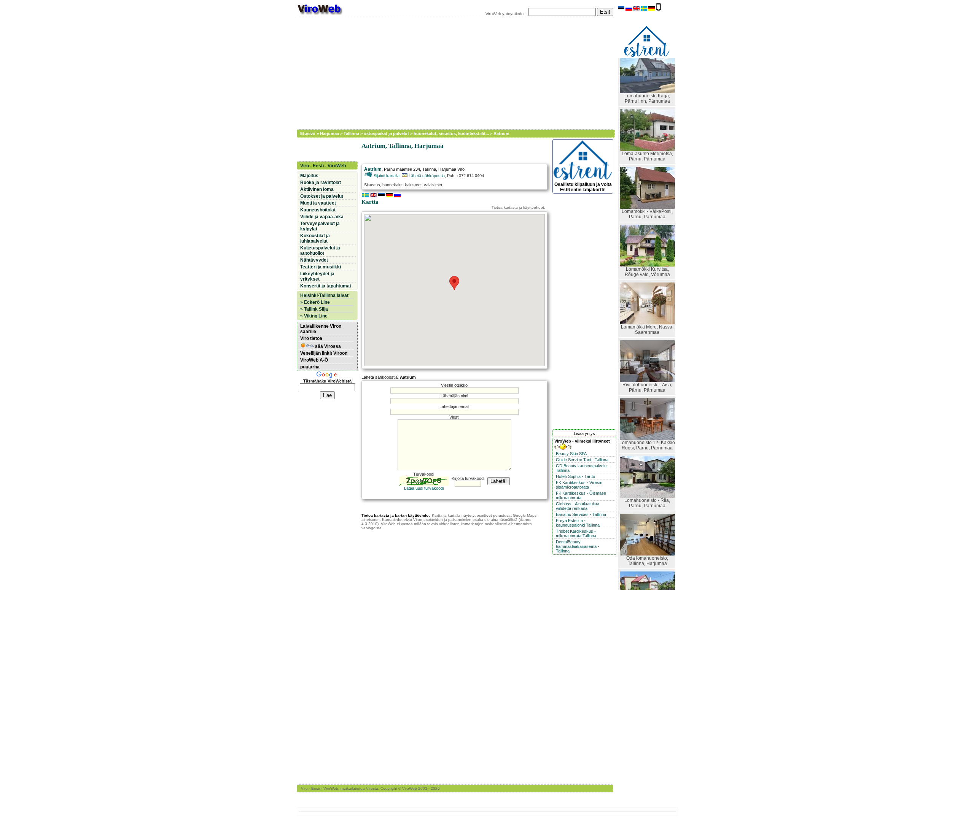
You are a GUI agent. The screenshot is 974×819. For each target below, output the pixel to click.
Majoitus (309, 175)
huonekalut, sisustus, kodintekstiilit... (451, 133)
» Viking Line (314, 316)
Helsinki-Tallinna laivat (324, 295)
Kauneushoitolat (318, 210)
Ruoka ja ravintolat (320, 182)
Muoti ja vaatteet (318, 203)
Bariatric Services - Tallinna (581, 514)
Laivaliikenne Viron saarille (320, 329)
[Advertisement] (451, 72)
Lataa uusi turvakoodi (424, 488)
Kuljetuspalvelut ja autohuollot (320, 250)
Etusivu (307, 133)
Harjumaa (329, 133)
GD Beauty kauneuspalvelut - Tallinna (583, 468)
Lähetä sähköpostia (426, 175)
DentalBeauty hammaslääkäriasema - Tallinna (577, 546)
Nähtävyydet (314, 260)
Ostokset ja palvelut (321, 196)
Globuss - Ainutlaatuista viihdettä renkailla (577, 506)
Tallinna (351, 133)
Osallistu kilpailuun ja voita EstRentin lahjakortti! (583, 187)
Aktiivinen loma (317, 189)
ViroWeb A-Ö (314, 360)
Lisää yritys (584, 433)
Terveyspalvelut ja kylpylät (320, 226)
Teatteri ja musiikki (320, 267)
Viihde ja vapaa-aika (322, 216)
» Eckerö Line (315, 302)
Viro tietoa (311, 338)
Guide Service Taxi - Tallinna (582, 459)
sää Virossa (327, 346)
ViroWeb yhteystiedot (505, 13)
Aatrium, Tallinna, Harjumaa (402, 145)
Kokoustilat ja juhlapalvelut (315, 238)
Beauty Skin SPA (571, 453)
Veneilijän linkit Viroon (323, 353)
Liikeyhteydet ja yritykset (317, 276)
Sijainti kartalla (385, 175)
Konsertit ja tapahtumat (325, 286)
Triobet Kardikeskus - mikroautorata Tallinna (576, 533)
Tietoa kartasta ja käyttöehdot (518, 207)
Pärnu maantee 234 (402, 169)
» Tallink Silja (314, 309)
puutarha (310, 367)
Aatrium (501, 133)
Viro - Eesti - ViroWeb (323, 165)
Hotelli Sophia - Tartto (575, 476)
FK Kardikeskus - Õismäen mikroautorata (581, 495)
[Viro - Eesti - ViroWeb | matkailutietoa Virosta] (319, 14)
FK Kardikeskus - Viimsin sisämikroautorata (579, 484)
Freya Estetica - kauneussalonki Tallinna (578, 522)
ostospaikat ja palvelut (386, 133)
